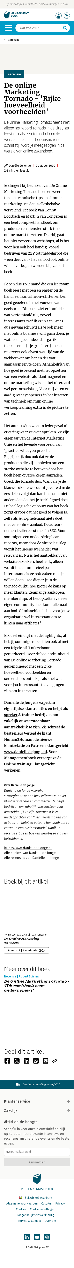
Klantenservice (17, 1101)
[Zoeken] (65, 28)
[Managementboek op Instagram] (47, 1237)
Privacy (60, 1203)
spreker (10, 715)
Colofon (46, 1203)
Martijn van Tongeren (44, 216)
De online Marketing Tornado (36, 660)
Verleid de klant (37, 733)
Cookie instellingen (42, 1209)
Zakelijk (10, 1110)
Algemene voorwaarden (22, 1203)
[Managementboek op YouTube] (37, 1237)
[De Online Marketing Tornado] (18, 908)
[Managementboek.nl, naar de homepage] (16, 17)
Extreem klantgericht (49, 745)
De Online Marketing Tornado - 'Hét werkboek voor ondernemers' (37, 986)
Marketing (14, 39)
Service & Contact (29, 1221)
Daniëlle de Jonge (20, 165)
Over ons (51, 1221)
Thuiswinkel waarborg (37, 1198)
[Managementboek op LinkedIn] (27, 1237)
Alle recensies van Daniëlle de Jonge (31, 858)
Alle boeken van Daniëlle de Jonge (30, 853)
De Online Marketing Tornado (28, 122)
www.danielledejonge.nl (25, 752)
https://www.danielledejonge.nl (28, 848)
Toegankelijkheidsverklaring (35, 1215)
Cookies (21, 1209)
